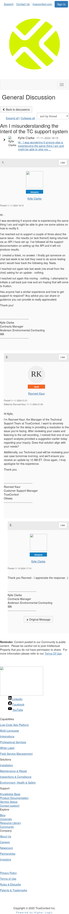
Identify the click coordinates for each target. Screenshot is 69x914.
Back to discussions (17, 109)
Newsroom (6, 848)
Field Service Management (16, 754)
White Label (7, 748)
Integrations (7, 736)
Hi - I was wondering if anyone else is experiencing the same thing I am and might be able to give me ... (41, 145)
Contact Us (23, 4)
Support (8, 4)
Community (7, 827)
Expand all (12, 118)
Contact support (9, 805)
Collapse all (28, 118)
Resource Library (10, 823)
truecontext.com (42, 4)
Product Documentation (14, 798)
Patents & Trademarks (13, 890)
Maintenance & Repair (13, 771)
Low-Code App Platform (14, 725)
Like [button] (63, 162)
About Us (5, 836)
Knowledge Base (10, 794)
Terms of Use (8, 879)
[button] (5, 140)
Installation (6, 765)
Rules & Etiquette (10, 884)
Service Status (8, 802)
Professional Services (13, 742)
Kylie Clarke (34, 198)
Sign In (61, 4)
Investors (5, 859)
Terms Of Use (53, 653)
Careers (5, 842)
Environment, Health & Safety (18, 782)
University (6, 819)
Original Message (39, 619)
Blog (2, 815)
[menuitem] (9, 3)
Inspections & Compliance (15, 777)
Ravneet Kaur (36, 393)
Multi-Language (9, 730)
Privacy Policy (8, 873)
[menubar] (29, 3)
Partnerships (7, 854)
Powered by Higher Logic (34, 912)
